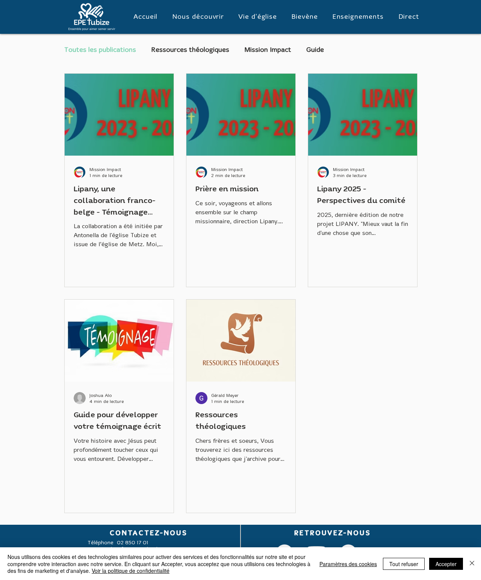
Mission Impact (267, 50)
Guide (315, 50)
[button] (198, 17)
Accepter (446, 564)
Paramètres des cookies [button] (348, 564)
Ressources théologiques (190, 50)
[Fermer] (471, 563)
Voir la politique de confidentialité (130, 570)
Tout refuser (403, 564)
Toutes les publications (100, 50)
